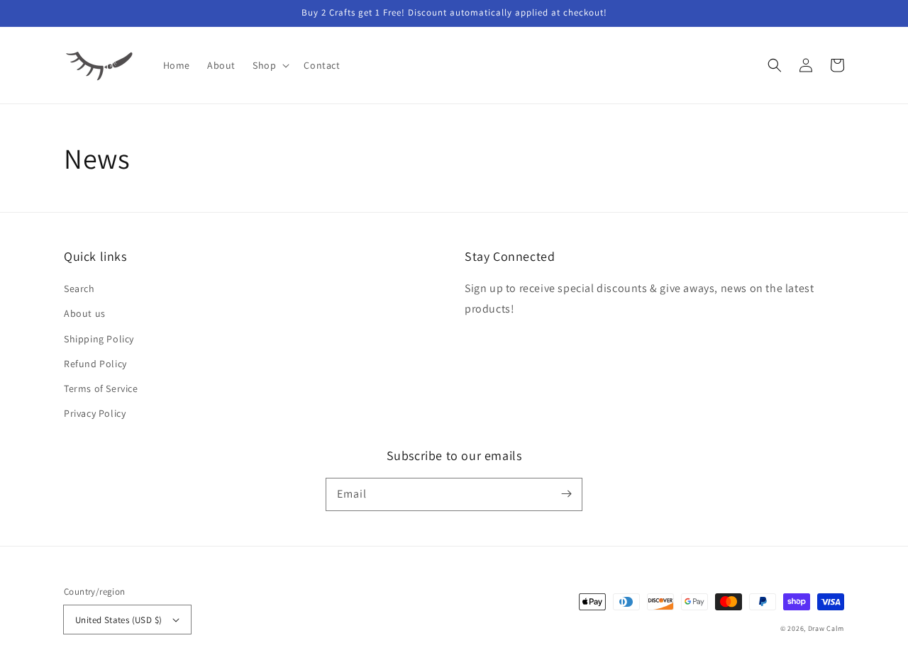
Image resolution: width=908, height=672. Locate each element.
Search (79, 288)
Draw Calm (826, 628)
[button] (269, 65)
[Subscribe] (566, 494)
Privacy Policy (95, 413)
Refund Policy (95, 363)
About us (85, 313)
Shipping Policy (99, 338)
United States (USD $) (118, 620)
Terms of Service (101, 388)
